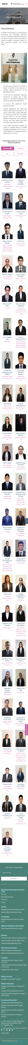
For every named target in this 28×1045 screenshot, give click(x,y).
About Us (3, 894)
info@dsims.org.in (8, 1025)
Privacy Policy (5, 1033)
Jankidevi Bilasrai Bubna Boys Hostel (11, 912)
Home (8, 14)
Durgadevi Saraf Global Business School (12, 991)
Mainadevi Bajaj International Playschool (12, 953)
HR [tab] (7, 154)
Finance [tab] (6, 148)
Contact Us (4, 899)
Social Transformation (7, 897)
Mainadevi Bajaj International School (11, 950)
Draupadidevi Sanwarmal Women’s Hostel (12, 909)
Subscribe (13, 878)
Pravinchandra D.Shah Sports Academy (12, 928)
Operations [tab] (20, 154)
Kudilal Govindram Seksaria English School (13, 940)
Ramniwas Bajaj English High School (11, 943)
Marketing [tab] (20, 148)
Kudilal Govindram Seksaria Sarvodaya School (14, 938)
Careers (3, 902)
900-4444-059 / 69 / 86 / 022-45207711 (15, 1028)
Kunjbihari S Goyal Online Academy (11, 979)
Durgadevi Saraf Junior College (9, 969)
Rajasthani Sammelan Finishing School (11, 1002)
